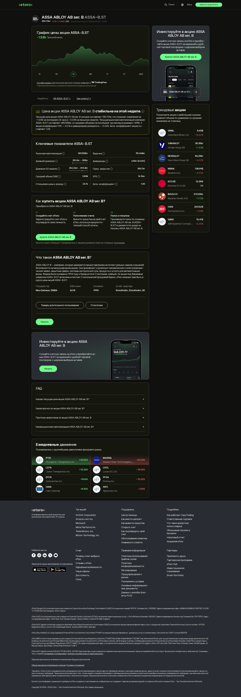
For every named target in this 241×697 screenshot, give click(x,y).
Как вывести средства (132, 523)
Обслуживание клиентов (134, 538)
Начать (44, 322)
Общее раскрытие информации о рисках (49, 665)
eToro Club (172, 564)
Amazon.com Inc (84, 519)
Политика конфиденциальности (132, 564)
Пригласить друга (176, 556)
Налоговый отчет (176, 537)
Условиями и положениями (55, 654)
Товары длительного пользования (60, 305)
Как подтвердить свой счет (133, 533)
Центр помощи (129, 515)
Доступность (82, 575)
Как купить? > (84, 98)
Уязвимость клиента (131, 542)
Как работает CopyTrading (180, 515)
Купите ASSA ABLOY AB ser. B (180, 57)
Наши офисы (83, 571)
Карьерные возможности (89, 567)
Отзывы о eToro (83, 563)
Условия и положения (75, 665)
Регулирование (129, 570)
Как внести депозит (131, 519)
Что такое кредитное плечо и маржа (178, 524)
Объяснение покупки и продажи (178, 532)
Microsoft (80, 523)
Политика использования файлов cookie (134, 557)
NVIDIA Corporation (86, 515)
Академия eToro (175, 541)
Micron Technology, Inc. (88, 535)
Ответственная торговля (179, 519)
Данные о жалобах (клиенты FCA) (134, 594)
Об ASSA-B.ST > (62, 98)
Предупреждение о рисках (131, 576)
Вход (189, 5)
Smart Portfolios (175, 575)
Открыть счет (128, 527)
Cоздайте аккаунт (44, 83)
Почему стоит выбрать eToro (88, 557)
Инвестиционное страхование (175, 569)
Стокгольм (97, 305)
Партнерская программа (179, 560)
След (78, 579)
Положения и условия (132, 581)
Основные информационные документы (134, 587)
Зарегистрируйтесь (208, 5)
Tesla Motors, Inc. (85, 531)
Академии (119, 243)
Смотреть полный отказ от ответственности (85, 654)
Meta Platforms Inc (86, 527)
